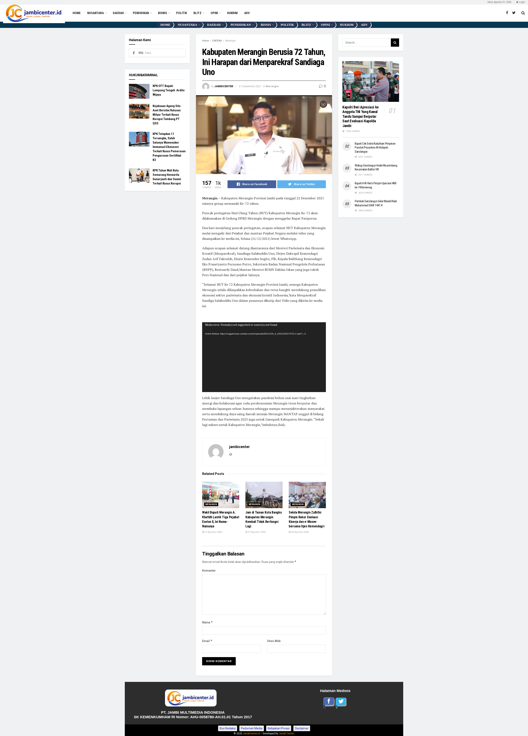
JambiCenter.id (251, 733)
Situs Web (273, 641)
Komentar (209, 570)
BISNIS (162, 13)
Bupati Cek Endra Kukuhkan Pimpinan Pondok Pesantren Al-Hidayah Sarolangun (375, 147)
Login (522, 2)
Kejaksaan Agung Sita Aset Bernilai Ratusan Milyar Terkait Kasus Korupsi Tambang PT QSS (167, 114)
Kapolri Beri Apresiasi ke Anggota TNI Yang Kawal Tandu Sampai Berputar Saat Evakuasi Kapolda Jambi (361, 116)
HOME (77, 13)
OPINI (214, 13)
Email (207, 641)
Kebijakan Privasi (279, 728)
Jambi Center (286, 733)
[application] (264, 357)
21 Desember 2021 (250, 86)
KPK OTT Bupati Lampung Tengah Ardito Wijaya (169, 90)
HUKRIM (232, 13)
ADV (247, 13)
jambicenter (223, 86)
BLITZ (197, 13)
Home (205, 40)
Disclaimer (302, 728)
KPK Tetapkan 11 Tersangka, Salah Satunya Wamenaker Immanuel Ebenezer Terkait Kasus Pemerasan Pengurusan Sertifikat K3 (169, 147)
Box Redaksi (228, 728)
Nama (207, 622)
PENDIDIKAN (141, 13)
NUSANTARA (95, 13)
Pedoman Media (251, 728)
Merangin (230, 40)
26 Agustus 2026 (300, 532)
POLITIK (181, 13)
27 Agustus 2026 (213, 532)
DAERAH (118, 13)
